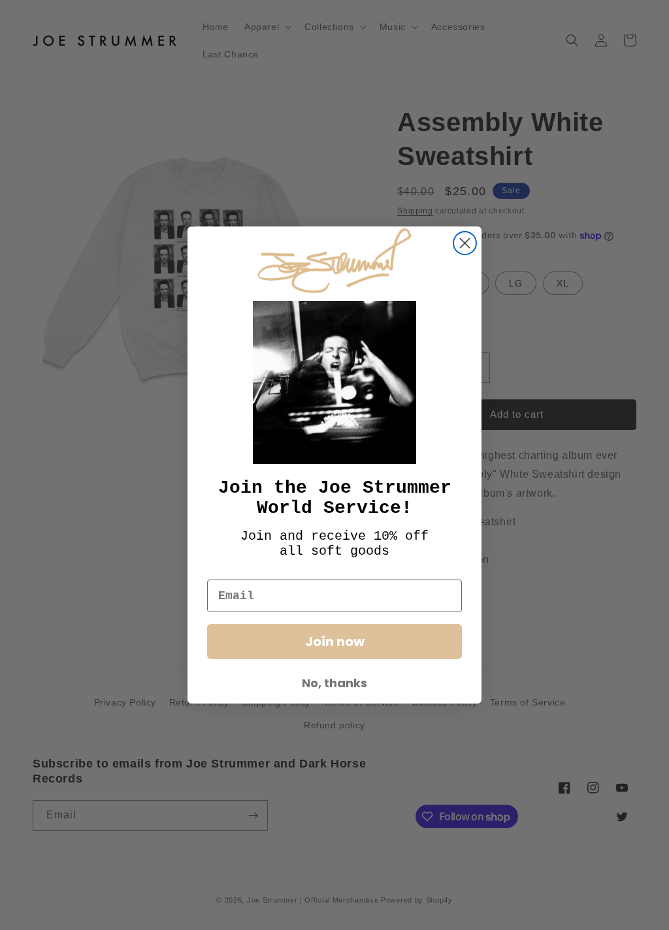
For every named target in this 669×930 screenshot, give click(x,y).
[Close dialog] (464, 243)
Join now (335, 641)
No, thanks (334, 683)
